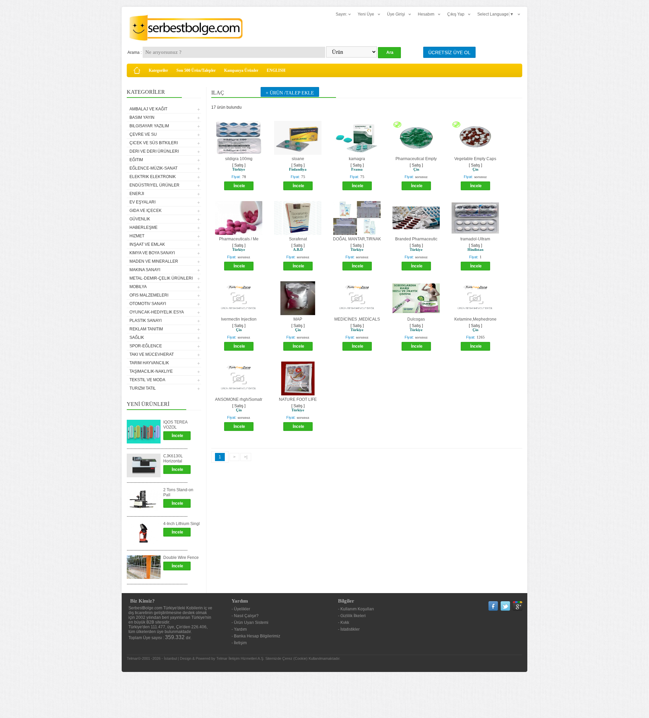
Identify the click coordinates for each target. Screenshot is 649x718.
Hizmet (136, 236)
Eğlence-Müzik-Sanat (153, 168)
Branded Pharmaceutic (416, 239)
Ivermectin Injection (239, 319)
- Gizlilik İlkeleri (352, 615)
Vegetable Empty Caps (475, 158)
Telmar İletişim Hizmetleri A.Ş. (240, 658)
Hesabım (426, 14)
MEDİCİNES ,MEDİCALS (357, 319)
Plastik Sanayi (145, 320)
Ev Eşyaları (142, 202)
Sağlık (136, 337)
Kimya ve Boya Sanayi (152, 253)
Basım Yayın (141, 117)
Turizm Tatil (142, 388)
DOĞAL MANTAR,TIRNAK (357, 239)
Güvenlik (139, 219)
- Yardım (239, 629)
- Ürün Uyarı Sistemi (250, 622)
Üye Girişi (396, 14)
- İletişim (239, 642)
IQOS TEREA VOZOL (175, 425)
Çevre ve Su (143, 134)
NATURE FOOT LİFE (298, 399)
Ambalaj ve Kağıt (148, 109)
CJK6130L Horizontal (173, 458)
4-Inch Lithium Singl (181, 523)
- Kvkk (343, 622)
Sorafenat (298, 239)
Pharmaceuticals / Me (239, 239)
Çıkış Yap (455, 14)
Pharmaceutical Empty (416, 158)
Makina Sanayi (144, 269)
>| (245, 457)
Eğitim (136, 159)
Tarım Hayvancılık (149, 363)
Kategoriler (158, 70)
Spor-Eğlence (145, 346)
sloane (298, 158)
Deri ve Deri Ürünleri (154, 151)
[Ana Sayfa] (137, 70)
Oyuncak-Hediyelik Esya (156, 312)
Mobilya (138, 286)
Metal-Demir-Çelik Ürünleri (161, 278)
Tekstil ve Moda (147, 379)
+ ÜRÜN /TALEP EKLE (290, 92)
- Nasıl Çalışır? (245, 615)
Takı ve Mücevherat (151, 354)
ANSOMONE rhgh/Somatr (238, 399)
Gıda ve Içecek (145, 210)
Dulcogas (416, 319)
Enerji (136, 193)
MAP (297, 319)
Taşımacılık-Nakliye (151, 371)
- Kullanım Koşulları (356, 609)
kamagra (357, 158)
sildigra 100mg (239, 158)
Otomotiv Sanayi (147, 303)
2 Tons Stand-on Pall (178, 492)
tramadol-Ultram (475, 239)
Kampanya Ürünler (241, 70)
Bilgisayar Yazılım (149, 126)
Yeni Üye (366, 14)
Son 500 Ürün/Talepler (196, 70)
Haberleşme (143, 227)
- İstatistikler (349, 629)
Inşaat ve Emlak (147, 244)
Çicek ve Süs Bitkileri (153, 142)
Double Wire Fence (181, 557)
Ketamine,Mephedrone (475, 319)
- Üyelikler (241, 609)
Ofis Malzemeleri (148, 295)
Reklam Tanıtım (146, 329)
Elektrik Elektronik (152, 176)
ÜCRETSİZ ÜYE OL (449, 52)
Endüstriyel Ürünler (154, 185)
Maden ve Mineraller (153, 261)
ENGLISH (276, 70)
